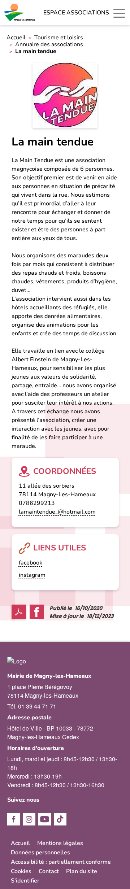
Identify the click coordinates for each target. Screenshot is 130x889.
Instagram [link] (29, 819)
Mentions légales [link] (60, 843)
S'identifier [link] (25, 881)
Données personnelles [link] (40, 853)
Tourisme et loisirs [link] (58, 37)
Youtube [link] (44, 819)
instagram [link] (32, 575)
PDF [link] (19, 612)
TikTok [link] (60, 819)
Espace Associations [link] (76, 13)
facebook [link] (30, 563)
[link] (20, 12)
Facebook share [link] (37, 612)
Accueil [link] (16, 37)
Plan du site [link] (81, 871)
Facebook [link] (13, 819)
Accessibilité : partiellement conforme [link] (61, 862)
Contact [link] (49, 871)
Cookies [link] (21, 871)
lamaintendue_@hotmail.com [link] (57, 512)
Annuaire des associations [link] (49, 44)
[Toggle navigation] (119, 13)
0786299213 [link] (37, 503)
